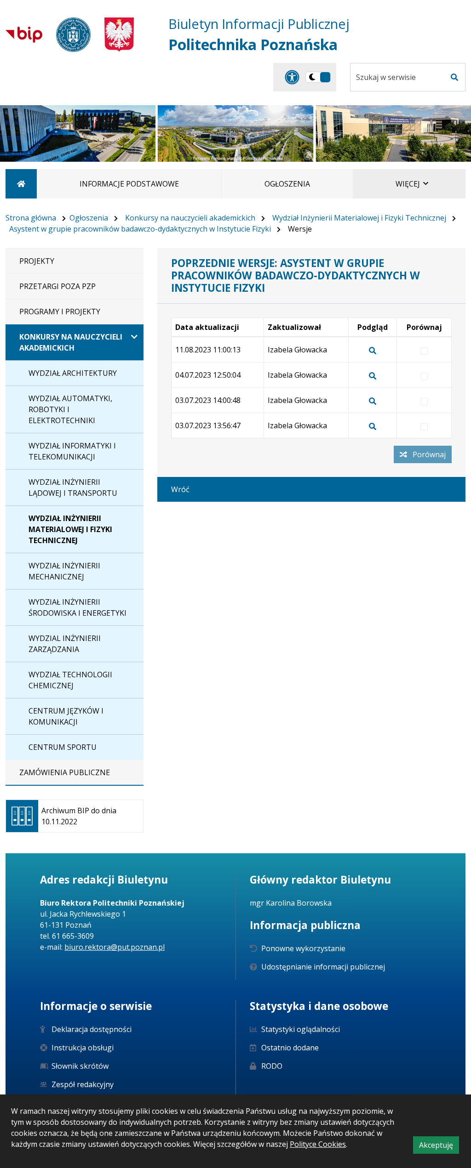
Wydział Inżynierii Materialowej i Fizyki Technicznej (359, 218)
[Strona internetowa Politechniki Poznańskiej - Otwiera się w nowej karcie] (73, 34)
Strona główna (31, 218)
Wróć (180, 489)
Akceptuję (439, 1147)
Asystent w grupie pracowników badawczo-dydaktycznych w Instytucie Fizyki (140, 229)
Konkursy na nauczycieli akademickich (190, 218)
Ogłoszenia (88, 218)
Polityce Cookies (318, 1144)
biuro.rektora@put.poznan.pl (114, 947)
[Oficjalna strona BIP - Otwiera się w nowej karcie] (24, 34)
